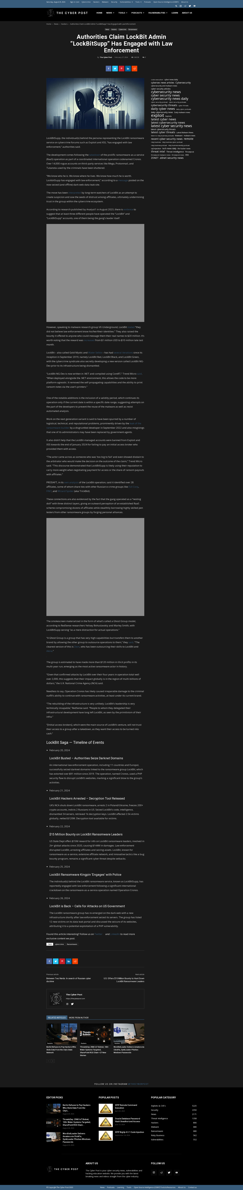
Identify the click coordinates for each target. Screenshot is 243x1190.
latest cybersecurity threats (163, 129)
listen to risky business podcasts (162, 136)
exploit (157, 115)
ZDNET (154, 158)
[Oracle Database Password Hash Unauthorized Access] (106, 1122)
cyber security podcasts (177, 102)
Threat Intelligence (175, 151)
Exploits (168, 116)
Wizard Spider (66, 491)
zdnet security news (172, 157)
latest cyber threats (163, 132)
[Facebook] (108, 68)
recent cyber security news (167, 138)
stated (131, 327)
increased (89, 340)
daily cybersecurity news (162, 112)
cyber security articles (161, 88)
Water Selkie (95, 352)
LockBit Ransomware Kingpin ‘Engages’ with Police (85, 874)
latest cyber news (163, 119)
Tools (137, 2)
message (123, 180)
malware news (189, 135)
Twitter (99, 934)
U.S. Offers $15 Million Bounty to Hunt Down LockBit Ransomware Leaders (124, 980)
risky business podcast (159, 145)
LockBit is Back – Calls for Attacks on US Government (87, 906)
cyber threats (183, 106)
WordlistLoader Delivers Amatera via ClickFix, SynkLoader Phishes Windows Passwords (129, 1050)
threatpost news (178, 155)
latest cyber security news (171, 125)
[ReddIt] (134, 68)
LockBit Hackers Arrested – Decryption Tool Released (87, 798)
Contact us (192, 1187)
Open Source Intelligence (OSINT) (166, 2)
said (139, 373)
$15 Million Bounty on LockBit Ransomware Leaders (85, 834)
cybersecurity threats (164, 105)
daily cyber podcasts (183, 109)
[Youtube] (194, 6)
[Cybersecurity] (95, 273)
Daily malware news (182, 112)
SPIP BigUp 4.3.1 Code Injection (129, 1132)
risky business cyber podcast (172, 142)
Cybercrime (86, 2)
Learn (175, 12)
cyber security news (165, 95)
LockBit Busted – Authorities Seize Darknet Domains (86, 758)
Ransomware (133, 29)
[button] (176, 6)
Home (99, 12)
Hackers (96, 2)
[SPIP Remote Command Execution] (106, 1109)
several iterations (123, 352)
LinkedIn (115, 934)
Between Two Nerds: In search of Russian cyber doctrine (68, 980)
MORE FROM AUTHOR (79, 1018)
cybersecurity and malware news (164, 86)
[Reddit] (185, 6)
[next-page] (52, 1061)
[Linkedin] (128, 68)
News (109, 12)
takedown (94, 154)
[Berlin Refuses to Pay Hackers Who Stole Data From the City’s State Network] (61, 1034)
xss (187, 154)
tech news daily (169, 148)
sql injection (156, 148)
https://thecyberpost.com (75, 999)
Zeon (77, 646)
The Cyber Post (106, 57)
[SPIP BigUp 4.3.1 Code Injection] (106, 1136)
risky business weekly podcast (179, 145)
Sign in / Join (74, 2)
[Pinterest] (121, 68)
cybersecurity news (166, 91)
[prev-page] (48, 1061)
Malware (105, 2)
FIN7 (49, 491)
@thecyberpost (138, 1083)
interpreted (74, 192)
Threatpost (189, 152)
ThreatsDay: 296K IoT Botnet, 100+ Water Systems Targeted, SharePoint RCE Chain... (77, 1122)
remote (188, 138)
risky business (156, 142)
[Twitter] (190, 6)
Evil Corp (133, 486)
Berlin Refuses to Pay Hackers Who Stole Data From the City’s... (76, 1108)
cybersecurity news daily (169, 98)
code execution (157, 80)
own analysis (71, 482)
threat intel (158, 151)
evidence (128, 209)
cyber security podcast (159, 102)
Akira (49, 651)
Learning (120, 1187)
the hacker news (184, 148)
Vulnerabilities (125, 2)
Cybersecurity (183, 82)
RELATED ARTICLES (57, 1018)
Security (114, 2)
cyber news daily (171, 79)
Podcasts (147, 2)
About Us (184, 2)
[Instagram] (180, 6)
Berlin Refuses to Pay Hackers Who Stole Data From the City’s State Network (61, 1050)
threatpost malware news (160, 155)
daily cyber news (163, 108)
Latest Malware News (184, 132)
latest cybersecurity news (168, 122)
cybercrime (59, 944)
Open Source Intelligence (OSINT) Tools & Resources (154, 1187)
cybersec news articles (162, 82)
